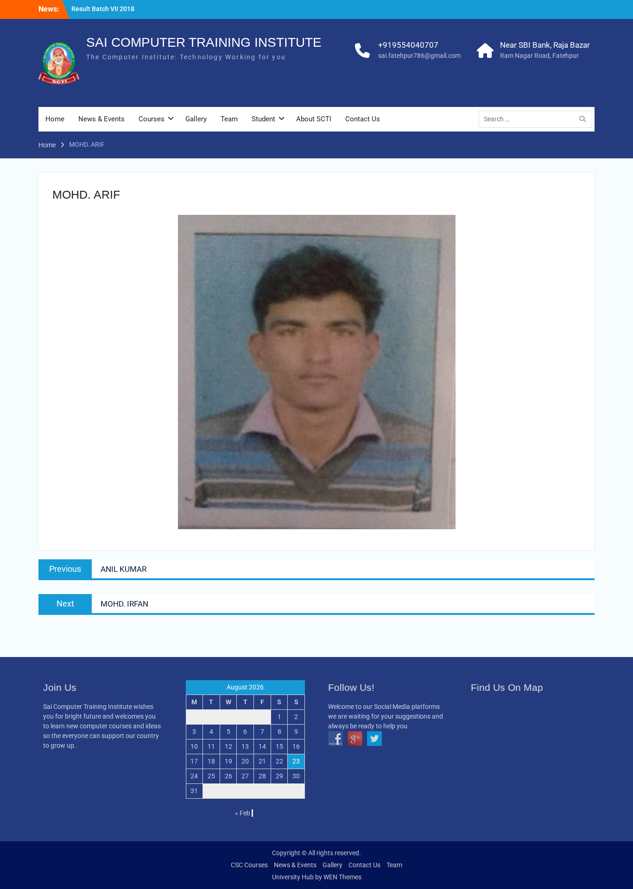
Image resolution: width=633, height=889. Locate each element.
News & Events (101, 119)
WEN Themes (342, 877)
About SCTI (313, 119)
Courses (152, 119)
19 (228, 761)
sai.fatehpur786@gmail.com (419, 55)
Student (263, 119)
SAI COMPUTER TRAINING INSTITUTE (204, 42)
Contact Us (362, 119)
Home (54, 119)
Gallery (196, 119)
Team (229, 119)
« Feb (242, 813)
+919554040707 (408, 45)
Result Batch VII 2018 (102, 9)
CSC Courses (249, 865)
